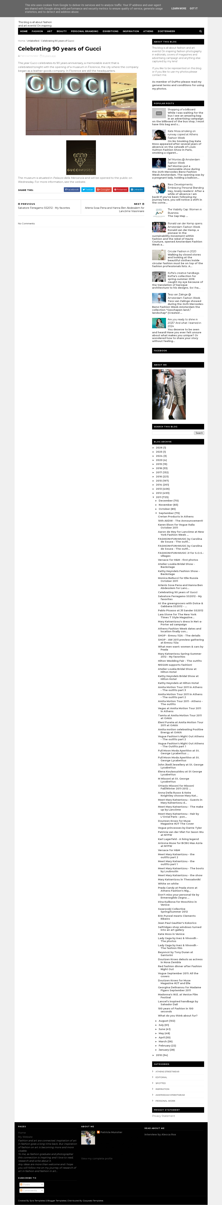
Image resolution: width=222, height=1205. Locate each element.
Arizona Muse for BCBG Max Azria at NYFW (180, 845)
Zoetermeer (166, 31)
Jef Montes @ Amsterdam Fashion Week (184, 161)
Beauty (62, 31)
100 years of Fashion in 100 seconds (175, 1010)
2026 (159, 447)
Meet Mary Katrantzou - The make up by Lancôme (180, 808)
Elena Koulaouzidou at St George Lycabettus (180, 773)
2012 (159, 493)
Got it (194, 8)
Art (49, 31)
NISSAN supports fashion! (175, 664)
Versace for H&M (169, 850)
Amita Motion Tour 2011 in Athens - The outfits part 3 (180, 689)
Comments (29, 1190)
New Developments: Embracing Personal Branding (186, 186)
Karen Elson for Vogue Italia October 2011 (176, 526)
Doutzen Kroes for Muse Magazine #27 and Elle (174, 982)
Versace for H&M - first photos (178, 559)
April (162, 1037)
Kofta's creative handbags (183, 273)
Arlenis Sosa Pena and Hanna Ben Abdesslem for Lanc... (180, 587)
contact (156, 75)
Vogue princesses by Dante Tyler (180, 827)
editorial (161, 1077)
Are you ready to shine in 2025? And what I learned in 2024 (184, 323)
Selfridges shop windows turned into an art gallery (179, 929)
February (165, 1045)
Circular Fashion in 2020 (182, 251)
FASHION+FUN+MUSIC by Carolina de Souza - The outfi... (180, 540)
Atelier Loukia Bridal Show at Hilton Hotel (177, 670)
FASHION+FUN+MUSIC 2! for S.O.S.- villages (181, 554)
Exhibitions (110, 31)
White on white (168, 883)
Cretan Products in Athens (176, 516)
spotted (161, 1083)
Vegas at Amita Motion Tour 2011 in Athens (179, 710)
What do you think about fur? (178, 1015)
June (162, 1029)
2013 (159, 488)
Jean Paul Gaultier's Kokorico (177, 923)
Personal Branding (84, 31)
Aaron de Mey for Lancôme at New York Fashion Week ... (181, 533)
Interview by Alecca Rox (160, 1134)
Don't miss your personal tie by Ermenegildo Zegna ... (178, 896)
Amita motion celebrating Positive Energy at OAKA (180, 731)
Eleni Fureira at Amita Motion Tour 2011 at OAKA (180, 724)
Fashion (37, 31)
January (164, 1049)
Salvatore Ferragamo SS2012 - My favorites (180, 598)
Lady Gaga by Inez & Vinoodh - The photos (178, 940)
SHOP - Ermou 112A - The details (179, 635)
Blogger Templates (56, 1200)
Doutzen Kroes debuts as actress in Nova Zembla (180, 961)
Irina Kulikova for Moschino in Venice (177, 903)
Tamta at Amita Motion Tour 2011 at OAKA (180, 717)
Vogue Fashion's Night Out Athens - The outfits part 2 (181, 738)
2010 (159, 1055)
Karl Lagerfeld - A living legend (178, 839)
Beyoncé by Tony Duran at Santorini (175, 954)
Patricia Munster (111, 1132)
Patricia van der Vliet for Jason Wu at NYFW (181, 833)
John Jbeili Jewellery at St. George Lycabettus (180, 766)
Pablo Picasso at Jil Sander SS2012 (180, 610)
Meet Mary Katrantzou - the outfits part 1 (176, 863)
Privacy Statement (163, 1116)
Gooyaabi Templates (93, 1200)
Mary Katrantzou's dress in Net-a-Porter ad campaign (180, 623)
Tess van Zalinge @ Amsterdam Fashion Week (184, 296)
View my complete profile (97, 1158)
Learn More (178, 8)
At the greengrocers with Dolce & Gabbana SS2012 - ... (180, 605)
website (80, 181)
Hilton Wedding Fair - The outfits (180, 660)
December (166, 500)
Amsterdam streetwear (170, 1095)
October (165, 509)
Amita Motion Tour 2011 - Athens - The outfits (180, 703)
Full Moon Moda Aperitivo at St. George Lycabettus (178, 759)
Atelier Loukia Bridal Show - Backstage (176, 565)
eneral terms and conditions (172, 85)
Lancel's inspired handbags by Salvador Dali (178, 1003)
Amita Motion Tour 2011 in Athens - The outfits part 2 (180, 696)
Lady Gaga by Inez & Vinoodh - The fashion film (178, 947)
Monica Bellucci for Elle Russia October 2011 (178, 580)
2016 (159, 476)
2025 (159, 451)
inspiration (162, 1089)
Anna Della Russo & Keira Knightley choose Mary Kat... (178, 794)
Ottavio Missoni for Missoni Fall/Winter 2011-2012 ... (176, 787)
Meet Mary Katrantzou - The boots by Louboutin (181, 870)
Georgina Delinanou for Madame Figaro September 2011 (179, 989)
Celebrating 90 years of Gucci (177, 592)
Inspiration (131, 31)
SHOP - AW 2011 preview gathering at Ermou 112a (181, 641)
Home (24, 31)
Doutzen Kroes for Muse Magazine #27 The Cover (176, 822)
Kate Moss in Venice (171, 934)
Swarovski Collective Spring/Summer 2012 (173, 910)
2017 (159, 472)
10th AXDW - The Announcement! (180, 520)
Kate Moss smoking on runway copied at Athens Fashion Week (183, 134)
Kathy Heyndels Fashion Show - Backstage (179, 573)
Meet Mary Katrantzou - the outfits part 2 (176, 856)
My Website (25, 1136)
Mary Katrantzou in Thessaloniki (179, 879)
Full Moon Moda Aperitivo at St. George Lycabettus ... (178, 752)
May (162, 1033)
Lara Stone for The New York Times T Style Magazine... (177, 616)
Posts (26, 1184)
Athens (148, 31)
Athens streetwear (167, 1071)
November (166, 504)
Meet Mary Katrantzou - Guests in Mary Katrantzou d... (180, 801)
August (164, 1020)
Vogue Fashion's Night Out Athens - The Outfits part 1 (181, 745)
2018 (159, 468)
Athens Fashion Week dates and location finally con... (179, 630)
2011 (159, 497)
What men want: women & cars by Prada (180, 648)
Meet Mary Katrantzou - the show (180, 875)
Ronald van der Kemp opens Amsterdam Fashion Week (185, 225)
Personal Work (165, 1101)
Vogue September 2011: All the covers (178, 975)
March (163, 1041)
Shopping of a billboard (181, 109)
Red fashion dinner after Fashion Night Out (180, 968)
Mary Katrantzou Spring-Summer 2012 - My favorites (179, 655)
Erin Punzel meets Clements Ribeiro (177, 917)
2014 (159, 484)
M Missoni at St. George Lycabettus (173, 780)
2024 (159, 456)
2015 (159, 480)
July (161, 1025)
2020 (159, 460)
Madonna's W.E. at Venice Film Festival (178, 996)
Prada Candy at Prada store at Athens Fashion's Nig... (177, 889)
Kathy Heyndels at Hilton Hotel (178, 683)
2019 (159, 464)
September (166, 513)
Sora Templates (37, 1200)
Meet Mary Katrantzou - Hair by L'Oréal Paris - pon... (178, 815)
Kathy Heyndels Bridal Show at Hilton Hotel (178, 678)
